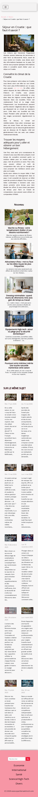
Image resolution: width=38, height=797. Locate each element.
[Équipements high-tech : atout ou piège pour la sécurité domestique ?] (19, 319)
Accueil (3, 17)
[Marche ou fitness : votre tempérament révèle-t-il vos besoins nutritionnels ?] (19, 217)
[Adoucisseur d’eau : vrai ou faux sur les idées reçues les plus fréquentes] (19, 251)
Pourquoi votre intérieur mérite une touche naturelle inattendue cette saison (19, 365)
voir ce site (18, 88)
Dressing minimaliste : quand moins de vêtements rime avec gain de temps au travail (19, 297)
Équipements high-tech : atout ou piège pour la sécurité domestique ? (19, 331)
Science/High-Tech (19, 779)
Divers (11, 17)
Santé (19, 774)
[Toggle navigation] (5, 7)
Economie (19, 765)
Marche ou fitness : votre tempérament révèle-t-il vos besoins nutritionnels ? (19, 230)
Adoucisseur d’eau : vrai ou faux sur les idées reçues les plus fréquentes (19, 263)
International (19, 770)
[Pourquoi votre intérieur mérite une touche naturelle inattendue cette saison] (19, 352)
